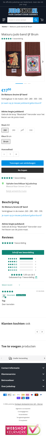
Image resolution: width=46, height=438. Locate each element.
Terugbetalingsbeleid (23, 417)
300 (22, 130)
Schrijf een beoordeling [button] (23, 252)
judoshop (11, 404)
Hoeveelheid (7, 149)
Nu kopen (22, 170)
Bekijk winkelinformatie (16, 191)
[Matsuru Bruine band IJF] (19, 83)
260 (5, 130)
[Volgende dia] (42, 61)
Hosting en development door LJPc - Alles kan (29, 404)
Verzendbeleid (23, 414)
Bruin (5, 141)
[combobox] (23, 19)
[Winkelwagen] (42, 19)
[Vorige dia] (3, 61)
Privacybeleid (23, 420)
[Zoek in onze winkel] (36, 19)
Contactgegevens (23, 411)
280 (13, 130)
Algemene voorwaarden (23, 408)
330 (30, 130)
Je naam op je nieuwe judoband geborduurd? (21, 103)
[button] (3, 19)
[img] (7, 291)
